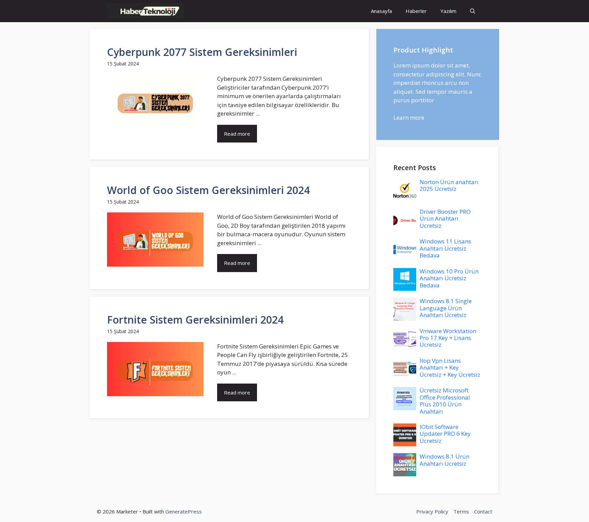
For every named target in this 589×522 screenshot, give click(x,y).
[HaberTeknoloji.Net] (145, 11)
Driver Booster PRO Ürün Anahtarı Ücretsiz (445, 218)
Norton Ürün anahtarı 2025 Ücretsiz (449, 185)
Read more (237, 133)
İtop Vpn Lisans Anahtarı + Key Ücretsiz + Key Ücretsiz (450, 367)
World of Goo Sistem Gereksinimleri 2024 (208, 190)
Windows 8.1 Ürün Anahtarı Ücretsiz (444, 459)
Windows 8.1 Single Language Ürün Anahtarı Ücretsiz (446, 308)
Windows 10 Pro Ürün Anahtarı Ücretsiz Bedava (449, 278)
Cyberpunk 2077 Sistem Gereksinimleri (202, 52)
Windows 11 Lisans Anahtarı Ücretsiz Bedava (445, 248)
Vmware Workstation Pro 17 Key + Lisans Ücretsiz (448, 338)
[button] (472, 11)
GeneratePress (183, 511)
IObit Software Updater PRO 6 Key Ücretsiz (445, 434)
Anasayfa (381, 11)
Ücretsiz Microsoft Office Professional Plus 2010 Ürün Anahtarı (445, 400)
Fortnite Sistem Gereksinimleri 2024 (195, 320)
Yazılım (448, 11)
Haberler (416, 11)
